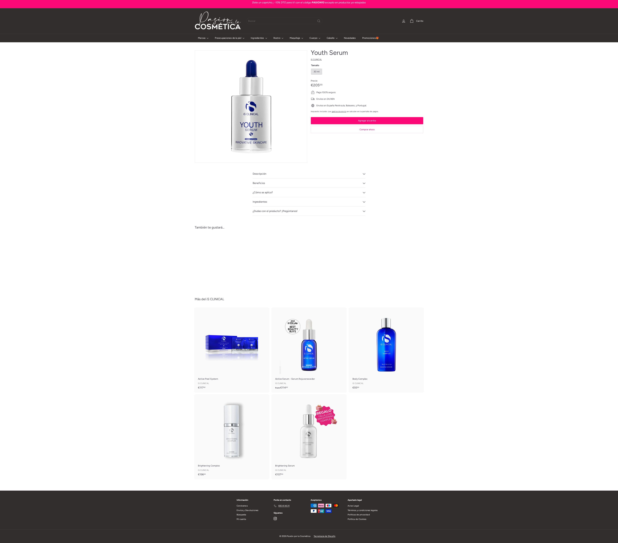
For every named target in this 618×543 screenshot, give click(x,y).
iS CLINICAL (215, 299)
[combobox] (284, 21)
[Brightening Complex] (232, 436)
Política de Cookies (357, 519)
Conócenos (242, 506)
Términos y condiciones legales (363, 510)
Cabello (331, 38)
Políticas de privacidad (359, 514)
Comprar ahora (367, 129)
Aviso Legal (353, 506)
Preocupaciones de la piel (228, 38)
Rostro (277, 38)
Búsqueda (241, 514)
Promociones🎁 (370, 38)
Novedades (350, 38)
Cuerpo (313, 38)
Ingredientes (258, 38)
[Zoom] (251, 106)
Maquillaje (295, 38)
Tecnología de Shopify (324, 536)
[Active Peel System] (232, 349)
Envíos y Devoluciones (247, 510)
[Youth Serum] (212, 261)
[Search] (319, 21)
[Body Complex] (386, 349)
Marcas (202, 38)
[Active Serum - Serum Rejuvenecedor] (309, 350)
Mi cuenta (241, 519)
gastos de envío (339, 111)
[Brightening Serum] (309, 436)
